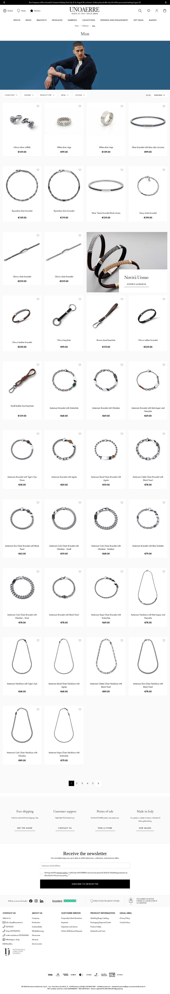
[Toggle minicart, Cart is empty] (165, 11)
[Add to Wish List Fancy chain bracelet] (163, 169)
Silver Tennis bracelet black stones (106, 213)
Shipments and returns (69, 926)
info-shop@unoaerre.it (14, 922)
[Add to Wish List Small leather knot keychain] (38, 364)
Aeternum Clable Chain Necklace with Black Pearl (106, 685)
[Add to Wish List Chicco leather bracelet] (38, 299)
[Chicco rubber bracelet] (148, 315)
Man (93, 26)
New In (16, 20)
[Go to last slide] (4, 2)
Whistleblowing (38, 931)
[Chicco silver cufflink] (22, 122)
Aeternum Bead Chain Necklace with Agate (64, 685)
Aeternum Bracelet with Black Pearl (64, 614)
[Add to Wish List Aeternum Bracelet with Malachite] (80, 364)
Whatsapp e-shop (13, 939)
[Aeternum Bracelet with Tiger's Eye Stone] (22, 449)
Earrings (72, 20)
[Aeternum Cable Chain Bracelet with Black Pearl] (148, 449)
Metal (63, 95)
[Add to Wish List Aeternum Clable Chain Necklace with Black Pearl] (121, 640)
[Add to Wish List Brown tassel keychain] (121, 299)
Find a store (105, 828)
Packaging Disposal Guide (100, 922)
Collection (10, 95)
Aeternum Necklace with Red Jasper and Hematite (148, 616)
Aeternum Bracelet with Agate (64, 476)
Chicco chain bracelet (22, 276)
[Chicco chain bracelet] (22, 251)
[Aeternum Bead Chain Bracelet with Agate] (106, 449)
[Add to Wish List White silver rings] (80, 106)
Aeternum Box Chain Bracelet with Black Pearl (22, 547)
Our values (145, 828)
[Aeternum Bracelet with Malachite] (64, 380)
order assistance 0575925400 (17, 935)
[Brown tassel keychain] (106, 315)
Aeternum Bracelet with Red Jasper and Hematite (148, 410)
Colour (78, 95)
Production (36, 922)
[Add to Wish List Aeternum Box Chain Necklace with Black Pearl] (163, 640)
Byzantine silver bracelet (22, 210)
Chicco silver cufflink (22, 147)
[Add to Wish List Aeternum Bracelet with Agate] (80, 433)
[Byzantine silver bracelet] (22, 185)
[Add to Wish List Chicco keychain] (80, 299)
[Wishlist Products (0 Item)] (148, 11)
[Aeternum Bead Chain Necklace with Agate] (64, 656)
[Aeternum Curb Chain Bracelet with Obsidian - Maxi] (22, 587)
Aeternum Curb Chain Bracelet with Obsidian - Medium (106, 547)
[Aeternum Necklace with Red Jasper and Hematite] (148, 587)
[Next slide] (166, 2)
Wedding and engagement (114, 20)
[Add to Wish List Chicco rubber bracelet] (163, 299)
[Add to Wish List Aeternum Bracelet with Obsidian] (121, 364)
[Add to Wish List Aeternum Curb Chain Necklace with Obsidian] (38, 709)
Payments (64, 922)
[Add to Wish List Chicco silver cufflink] (38, 106)
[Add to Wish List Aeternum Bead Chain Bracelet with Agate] (121, 433)
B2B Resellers (7, 944)
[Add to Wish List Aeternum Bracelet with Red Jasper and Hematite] (163, 364)
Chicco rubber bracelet (148, 340)
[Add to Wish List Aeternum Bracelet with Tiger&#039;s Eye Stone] (38, 433)
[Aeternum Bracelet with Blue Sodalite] (148, 518)
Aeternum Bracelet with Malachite (64, 408)
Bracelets (42, 20)
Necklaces (57, 20)
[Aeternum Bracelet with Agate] (64, 449)
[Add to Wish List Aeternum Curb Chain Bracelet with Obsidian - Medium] (121, 502)
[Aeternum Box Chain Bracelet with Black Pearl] (22, 518)
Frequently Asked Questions (71, 918)
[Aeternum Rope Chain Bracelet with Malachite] (106, 587)
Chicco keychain (64, 340)
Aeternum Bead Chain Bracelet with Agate (106, 478)
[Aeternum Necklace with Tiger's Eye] (22, 656)
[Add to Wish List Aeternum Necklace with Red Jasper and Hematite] (163, 571)
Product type (45, 95)
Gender (27, 95)
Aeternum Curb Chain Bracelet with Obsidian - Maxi (22, 616)
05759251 (10, 926)
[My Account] (156, 10)
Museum (35, 939)
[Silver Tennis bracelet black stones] (106, 185)
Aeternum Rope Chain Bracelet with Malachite (106, 616)
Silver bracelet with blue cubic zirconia (148, 147)
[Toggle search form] (140, 11)
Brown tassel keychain (106, 340)
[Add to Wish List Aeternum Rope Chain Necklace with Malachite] (80, 709)
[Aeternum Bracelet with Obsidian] (106, 380)
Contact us (65, 828)
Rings (28, 20)
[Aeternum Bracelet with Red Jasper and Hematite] (148, 380)
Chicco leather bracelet (22, 342)
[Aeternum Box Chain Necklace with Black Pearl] (148, 656)
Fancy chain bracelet (148, 213)
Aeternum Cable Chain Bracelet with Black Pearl (148, 478)
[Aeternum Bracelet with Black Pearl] (64, 587)
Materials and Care (97, 931)
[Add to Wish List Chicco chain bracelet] (38, 235)
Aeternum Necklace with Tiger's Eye (22, 683)
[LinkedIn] (41, 901)
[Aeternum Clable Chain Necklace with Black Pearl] (106, 656)
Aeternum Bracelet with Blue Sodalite (148, 545)
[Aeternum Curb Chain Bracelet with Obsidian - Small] (64, 518)
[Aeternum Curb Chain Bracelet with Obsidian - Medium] (106, 518)
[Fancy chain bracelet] (148, 185)
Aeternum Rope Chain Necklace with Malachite (64, 754)
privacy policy (62, 872)
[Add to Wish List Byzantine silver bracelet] (38, 169)
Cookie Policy (125, 922)
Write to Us (7, 918)
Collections (88, 20)
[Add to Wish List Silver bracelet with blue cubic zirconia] (163, 106)
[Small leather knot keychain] (22, 380)
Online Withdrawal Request (71, 931)
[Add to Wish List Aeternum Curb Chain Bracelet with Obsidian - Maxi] (38, 571)
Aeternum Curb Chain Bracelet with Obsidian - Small (64, 547)
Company (35, 918)
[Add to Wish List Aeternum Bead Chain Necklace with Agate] (80, 640)
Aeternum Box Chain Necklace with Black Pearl (148, 685)
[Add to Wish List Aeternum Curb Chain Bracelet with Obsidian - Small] (80, 502)
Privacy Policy (125, 918)
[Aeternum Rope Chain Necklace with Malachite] (64, 725)
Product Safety (95, 926)
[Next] (98, 783)
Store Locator (37, 944)
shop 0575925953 (13, 931)
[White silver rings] (64, 122)
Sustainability (37, 926)
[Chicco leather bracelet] (22, 315)
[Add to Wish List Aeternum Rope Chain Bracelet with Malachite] (121, 571)
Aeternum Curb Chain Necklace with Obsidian (22, 754)
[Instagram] (36, 901)
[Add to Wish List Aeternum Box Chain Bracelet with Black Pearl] (38, 502)
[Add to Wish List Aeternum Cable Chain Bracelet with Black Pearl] (163, 433)
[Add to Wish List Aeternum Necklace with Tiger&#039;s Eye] (38, 640)
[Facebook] (30, 901)
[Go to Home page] (85, 11)
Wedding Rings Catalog (99, 918)
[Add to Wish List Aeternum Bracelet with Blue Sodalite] (163, 502)
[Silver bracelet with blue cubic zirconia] (148, 122)
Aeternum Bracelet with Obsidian (106, 408)
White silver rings (64, 147)
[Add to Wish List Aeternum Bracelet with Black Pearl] (80, 571)
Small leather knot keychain (22, 405)
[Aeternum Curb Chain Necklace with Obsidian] (22, 725)
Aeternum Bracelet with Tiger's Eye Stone (22, 478)
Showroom (36, 935)
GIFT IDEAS (139, 20)
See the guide (24, 828)
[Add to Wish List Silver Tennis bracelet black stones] (121, 169)
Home (76, 26)
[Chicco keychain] (64, 315)
